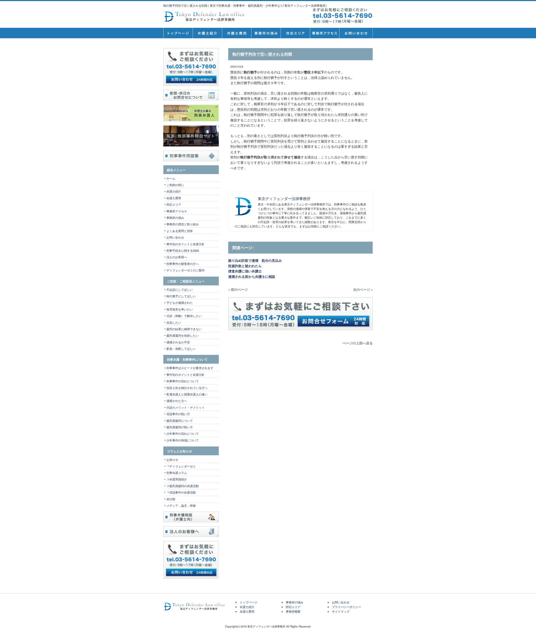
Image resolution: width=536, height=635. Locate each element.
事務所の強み (266, 33)
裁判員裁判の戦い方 (179, 427)
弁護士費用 (236, 33)
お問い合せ (356, 33)
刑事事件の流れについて (182, 381)
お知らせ (172, 459)
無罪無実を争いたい (179, 309)
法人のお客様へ (176, 257)
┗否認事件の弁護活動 (181, 492)
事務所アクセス (176, 211)
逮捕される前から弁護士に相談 (251, 276)
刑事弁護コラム (176, 473)
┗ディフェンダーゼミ (181, 466)
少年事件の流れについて (182, 433)
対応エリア (295, 33)
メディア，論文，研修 (181, 505)
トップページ (178, 33)
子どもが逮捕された (179, 302)
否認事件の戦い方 (178, 414)
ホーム (170, 178)
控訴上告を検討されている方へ (186, 388)
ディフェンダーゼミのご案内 (185, 270)
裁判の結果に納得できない (184, 329)
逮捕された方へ (176, 401)
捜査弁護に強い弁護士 (245, 271)
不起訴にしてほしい (179, 289)
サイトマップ (340, 611)
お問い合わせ (175, 237)
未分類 (170, 499)
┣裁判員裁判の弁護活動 (182, 486)
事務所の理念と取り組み (182, 224)
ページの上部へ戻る (358, 343)
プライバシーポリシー (346, 607)
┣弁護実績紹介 (176, 479)
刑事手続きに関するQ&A (182, 250)
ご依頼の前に (175, 185)
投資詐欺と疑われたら (246, 265)
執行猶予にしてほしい (181, 296)
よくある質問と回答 (179, 231)
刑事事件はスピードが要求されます (189, 368)
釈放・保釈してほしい (181, 348)
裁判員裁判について (179, 420)
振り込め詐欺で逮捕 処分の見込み (255, 260)
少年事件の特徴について (182, 440)
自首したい (173, 322)
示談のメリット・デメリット (185, 407)
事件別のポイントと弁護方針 (185, 244)
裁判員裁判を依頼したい (182, 335)
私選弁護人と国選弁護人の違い (186, 394)
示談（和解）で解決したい (184, 316)
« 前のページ (238, 289)
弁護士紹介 (207, 33)
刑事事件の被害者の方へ (182, 264)
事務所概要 (324, 33)
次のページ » (363, 289)
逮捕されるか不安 (178, 342)
